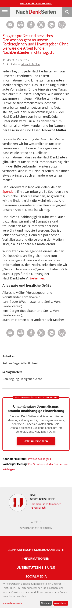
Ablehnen (46, 603)
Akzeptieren (60, 603)
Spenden (8, 191)
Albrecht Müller (30, 64)
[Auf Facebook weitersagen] (31, 27)
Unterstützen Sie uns (36, 3)
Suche (67, 12)
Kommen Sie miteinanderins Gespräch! (45, 505)
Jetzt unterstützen (36, 441)
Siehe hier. (37, 278)
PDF (20, 25)
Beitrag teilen (10, 25)
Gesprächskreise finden (36, 528)
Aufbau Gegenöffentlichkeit (20, 363)
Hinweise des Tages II (39, 459)
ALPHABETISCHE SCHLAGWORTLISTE (36, 550)
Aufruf (36, 522)
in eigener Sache (31, 379)
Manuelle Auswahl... (13, 603)
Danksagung (10, 379)
